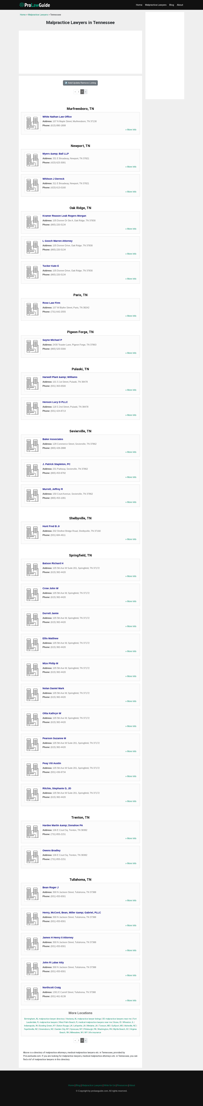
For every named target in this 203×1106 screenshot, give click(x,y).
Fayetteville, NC (31, 1029)
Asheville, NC (130, 1026)
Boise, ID (117, 1022)
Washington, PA (105, 1029)
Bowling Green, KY (47, 1026)
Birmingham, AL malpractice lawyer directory (44, 1019)
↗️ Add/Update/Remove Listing (80, 83)
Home (139, 4)
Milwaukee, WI (76, 1032)
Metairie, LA (92, 1026)
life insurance (95, 1032)
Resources (122, 1085)
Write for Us (109, 1085)
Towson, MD (104, 1026)
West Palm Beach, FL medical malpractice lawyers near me (85, 1022)
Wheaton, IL (128, 1022)
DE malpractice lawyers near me (117, 1019)
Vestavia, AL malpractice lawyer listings (83, 1019)
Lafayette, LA (79, 1026)
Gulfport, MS (117, 1026)
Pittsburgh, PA (90, 1029)
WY (86, 1032)
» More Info (130, 129)
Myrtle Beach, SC (121, 1029)
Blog (171, 4)
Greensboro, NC (46, 1029)
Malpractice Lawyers (155, 4)
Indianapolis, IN (31, 1026)
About (180, 4)
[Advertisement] (80, 52)
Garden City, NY (62, 1029)
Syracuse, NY (76, 1029)
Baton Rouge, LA (64, 1026)
